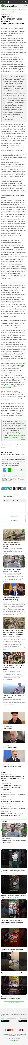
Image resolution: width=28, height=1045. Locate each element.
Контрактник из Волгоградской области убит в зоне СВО (13, 802)
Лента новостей (10, 12)
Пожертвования (23, 1018)
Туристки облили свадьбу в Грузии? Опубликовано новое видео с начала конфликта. (12, 922)
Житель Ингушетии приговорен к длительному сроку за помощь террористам (11, 787)
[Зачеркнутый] (13, 500)
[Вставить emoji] (17, 500)
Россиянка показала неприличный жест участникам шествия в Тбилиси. (13, 997)
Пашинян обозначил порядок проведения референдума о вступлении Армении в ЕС (11, 599)
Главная (3, 12)
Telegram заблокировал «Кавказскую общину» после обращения (12, 950)
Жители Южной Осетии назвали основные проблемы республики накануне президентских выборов (13, 632)
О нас (2, 1018)
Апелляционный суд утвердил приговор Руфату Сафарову (12, 570)
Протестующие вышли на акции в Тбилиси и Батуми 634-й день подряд (13, 667)
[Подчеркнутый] (10, 500)
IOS (24, 421)
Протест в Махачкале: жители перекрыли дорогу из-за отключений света (13, 896)
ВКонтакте (6, 437)
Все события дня (22, 817)
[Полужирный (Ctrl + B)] (4, 500)
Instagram (22, 435)
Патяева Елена (7, 728)
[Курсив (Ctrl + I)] (7, 500)
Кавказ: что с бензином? (9, 9)
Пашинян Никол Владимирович (12, 766)
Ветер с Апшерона (20, 363)
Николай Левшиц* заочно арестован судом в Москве (14, 696)
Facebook (16, 435)
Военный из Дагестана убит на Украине (13, 808)
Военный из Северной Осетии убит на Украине (13, 795)
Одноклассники (14, 437)
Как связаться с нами (11, 1018)
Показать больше (14, 1002)
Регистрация (14, 516)
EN (4, 1)
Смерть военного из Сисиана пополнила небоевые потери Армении (11, 544)
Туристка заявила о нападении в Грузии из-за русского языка (13, 974)
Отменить (14, 520)
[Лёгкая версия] (8, 2)
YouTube (23, 439)
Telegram (20, 428)
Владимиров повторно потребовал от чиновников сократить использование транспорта (12, 778)
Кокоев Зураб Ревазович (10, 747)
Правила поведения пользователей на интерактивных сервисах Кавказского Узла (14, 1035)
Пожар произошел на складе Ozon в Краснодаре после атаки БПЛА (12, 814)
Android (20, 421)
